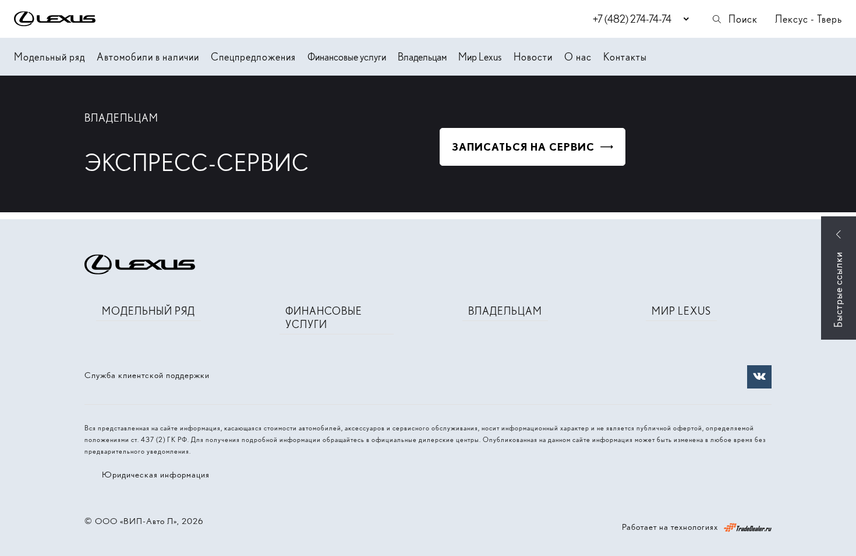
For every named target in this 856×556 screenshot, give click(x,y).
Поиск (743, 19)
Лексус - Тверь (808, 19)
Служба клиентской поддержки (147, 375)
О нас (578, 57)
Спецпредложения (253, 57)
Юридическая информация (156, 474)
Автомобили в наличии (148, 57)
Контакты (625, 57)
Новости (533, 57)
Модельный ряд (49, 57)
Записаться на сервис (523, 147)
